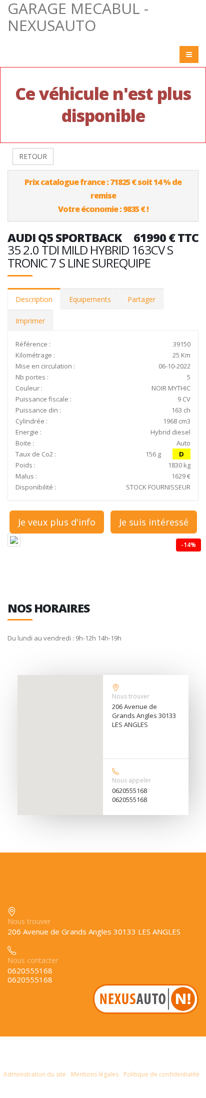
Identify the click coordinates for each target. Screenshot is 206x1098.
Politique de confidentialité (162, 1074)
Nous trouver (131, 696)
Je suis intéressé (153, 522)
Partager (142, 299)
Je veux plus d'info (57, 522)
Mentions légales (94, 1074)
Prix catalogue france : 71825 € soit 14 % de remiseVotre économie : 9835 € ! (103, 195)
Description (34, 299)
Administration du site (35, 1074)
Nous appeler (131, 780)
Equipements (90, 299)
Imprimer (30, 321)
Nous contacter (33, 960)
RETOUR (33, 156)
